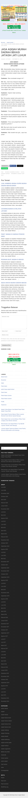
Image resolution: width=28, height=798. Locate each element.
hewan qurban (4, 758)
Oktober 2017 (4, 630)
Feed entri (3, 780)
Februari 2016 (4, 667)
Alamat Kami (4, 376)
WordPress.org (4, 787)
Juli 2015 (3, 688)
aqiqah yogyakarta (5, 748)
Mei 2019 (3, 589)
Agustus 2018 (4, 598)
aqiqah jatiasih (10, 42)
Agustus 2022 (4, 549)
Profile (2, 401)
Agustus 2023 (4, 518)
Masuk (2, 777)
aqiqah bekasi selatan (6, 720)
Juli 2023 (3, 521)
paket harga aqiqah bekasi (7, 389)
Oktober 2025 (4, 496)
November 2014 (5, 701)
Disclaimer (3, 380)
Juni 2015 (3, 692)
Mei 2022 (3, 558)
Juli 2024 (3, 512)
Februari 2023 (4, 536)
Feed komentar (4, 783)
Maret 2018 (4, 614)
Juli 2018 (3, 602)
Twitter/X (21, 165)
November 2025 (5, 493)
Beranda (3, 42)
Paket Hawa (4, 392)
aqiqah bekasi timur (6, 724)
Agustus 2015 (4, 685)
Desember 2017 (5, 623)
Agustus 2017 (4, 636)
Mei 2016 (3, 657)
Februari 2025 (4, 502)
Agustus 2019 (4, 580)
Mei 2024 (3, 515)
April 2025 (3, 499)
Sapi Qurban (4, 764)
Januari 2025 (4, 505)
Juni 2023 (3, 524)
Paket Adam (4, 386)
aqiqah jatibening (5, 739)
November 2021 (5, 561)
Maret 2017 (4, 645)
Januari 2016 (4, 670)
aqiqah (2, 711)
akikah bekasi (4, 708)
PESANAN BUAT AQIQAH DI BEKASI (12, 259)
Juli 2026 (3, 487)
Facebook (13, 165)
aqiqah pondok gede (6, 742)
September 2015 (5, 682)
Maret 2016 (4, 664)
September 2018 (5, 595)
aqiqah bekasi (4, 714)
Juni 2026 (3, 490)
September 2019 (5, 577)
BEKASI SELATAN (5, 751)
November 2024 (5, 509)
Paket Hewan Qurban (6, 395)
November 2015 (5, 676)
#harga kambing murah (12, 172)
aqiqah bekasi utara (6, 727)
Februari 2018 (4, 617)
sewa (2, 767)
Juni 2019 (3, 586)
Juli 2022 (3, 552)
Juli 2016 (3, 651)
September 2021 (5, 567)
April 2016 (3, 661)
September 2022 (5, 546)
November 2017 (5, 626)
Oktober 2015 (4, 679)
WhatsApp (5, 168)
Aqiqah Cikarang (5, 733)
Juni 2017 (3, 642)
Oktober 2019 (4, 574)
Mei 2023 (3, 527)
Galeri (2, 383)
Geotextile (3, 755)
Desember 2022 (5, 540)
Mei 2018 (3, 608)
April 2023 (3, 530)
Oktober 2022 (4, 543)
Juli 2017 (3, 639)
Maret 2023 (4, 533)
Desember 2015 (5, 673)
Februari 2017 (4, 648)
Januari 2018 (4, 620)
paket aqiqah (4, 761)
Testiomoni (3, 404)
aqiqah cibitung (5, 730)
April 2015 (3, 695)
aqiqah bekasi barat (6, 717)
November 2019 (5, 571)
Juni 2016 (3, 654)
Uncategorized (4, 770)
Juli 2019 (3, 583)
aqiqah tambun (5, 745)
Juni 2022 (3, 555)
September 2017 (5, 633)
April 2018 (3, 611)
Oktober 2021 (4, 564)
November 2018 (5, 592)
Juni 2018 (3, 605)
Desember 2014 (5, 698)
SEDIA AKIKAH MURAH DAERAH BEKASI (13, 283)
